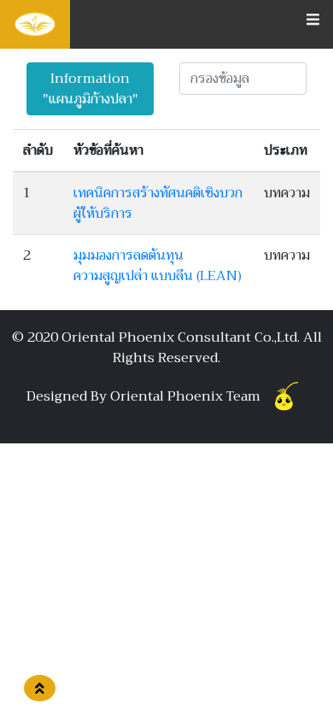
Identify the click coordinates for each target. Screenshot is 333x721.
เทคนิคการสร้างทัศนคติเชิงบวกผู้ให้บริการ (157, 203)
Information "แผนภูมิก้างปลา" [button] (90, 89)
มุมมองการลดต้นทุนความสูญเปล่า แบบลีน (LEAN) (157, 265)
